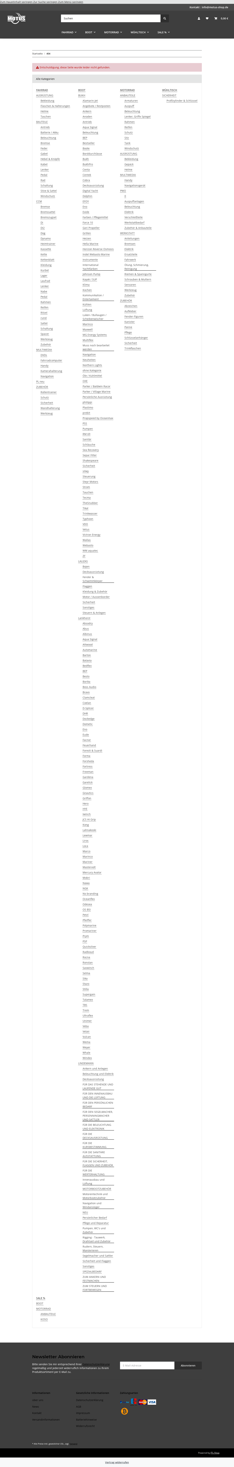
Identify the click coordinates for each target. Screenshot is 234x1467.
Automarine (90, 650)
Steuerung (89, 476)
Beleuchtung (48, 137)
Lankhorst (84, 618)
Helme (44, 111)
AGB (78, 1406)
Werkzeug (47, 339)
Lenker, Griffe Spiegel (137, 116)
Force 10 (88, 222)
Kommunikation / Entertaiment (93, 297)
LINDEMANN (86, 1063)
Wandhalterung (50, 408)
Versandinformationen (46, 1419)
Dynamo (46, 238)
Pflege (128, 332)
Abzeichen (130, 306)
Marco (86, 851)
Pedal (44, 175)
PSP (85, 941)
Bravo (86, 692)
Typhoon (88, 518)
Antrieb (45, 127)
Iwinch (87, 814)
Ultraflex (88, 1015)
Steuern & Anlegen (94, 612)
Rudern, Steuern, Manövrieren (93, 1248)
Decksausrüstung (93, 185)
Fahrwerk (130, 259)
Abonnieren (188, 1365)
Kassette (46, 249)
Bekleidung (47, 100)
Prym (86, 936)
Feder (44, 148)
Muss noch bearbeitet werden (96, 347)
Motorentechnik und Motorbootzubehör (95, 1196)
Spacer (45, 334)
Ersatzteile (130, 254)
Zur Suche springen (45, 2)
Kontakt (36, 1413)
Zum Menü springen (70, 2)
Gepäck (128, 164)
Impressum (83, 1413)
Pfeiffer (87, 920)
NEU (85, 1212)
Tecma (87, 497)
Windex (87, 1058)
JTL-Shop (215, 1452)
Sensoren (130, 284)
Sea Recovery (91, 450)
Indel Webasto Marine (96, 254)
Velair (86, 1031)
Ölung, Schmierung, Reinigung (136, 266)
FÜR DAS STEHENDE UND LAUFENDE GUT (98, 1086)
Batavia (87, 660)
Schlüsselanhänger (136, 337)
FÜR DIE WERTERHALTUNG (94, 1172)
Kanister (129, 321)
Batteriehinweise (86, 1419)
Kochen (87, 290)
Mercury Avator (92, 872)
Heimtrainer (48, 243)
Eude (86, 734)
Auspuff (129, 106)
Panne (128, 327)
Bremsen (129, 243)
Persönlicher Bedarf (95, 1217)
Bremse (45, 143)
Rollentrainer (49, 392)
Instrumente (90, 259)
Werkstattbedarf (134, 222)
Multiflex (88, 340)
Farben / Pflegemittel (95, 217)
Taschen (46, 116)
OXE (85, 381)
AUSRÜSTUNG (44, 95)
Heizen (87, 238)
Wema (86, 1042)
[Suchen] (165, 18)
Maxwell (88, 329)
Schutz (45, 397)
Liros (85, 840)
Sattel (44, 323)
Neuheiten (89, 359)
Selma (86, 973)
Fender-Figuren (133, 316)
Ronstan (88, 962)
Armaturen (131, 100)
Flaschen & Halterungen (55, 106)
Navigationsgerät (134, 185)
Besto (86, 676)
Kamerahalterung (51, 371)
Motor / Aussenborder (96, 597)
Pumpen (88, 428)
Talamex (88, 999)
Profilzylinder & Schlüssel (182, 100)
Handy (44, 365)
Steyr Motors (90, 481)
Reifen (44, 307)
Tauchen (88, 492)
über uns (37, 1400)
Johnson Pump (91, 274)
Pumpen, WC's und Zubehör (94, 1230)
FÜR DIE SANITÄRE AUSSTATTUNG (94, 1154)
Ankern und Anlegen (95, 1068)
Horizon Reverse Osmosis (98, 249)
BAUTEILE (42, 122)
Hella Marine (90, 243)
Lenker (45, 169)
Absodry (88, 623)
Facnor (87, 740)
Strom (86, 487)
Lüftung (87, 309)
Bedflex (87, 665)
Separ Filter (90, 455)
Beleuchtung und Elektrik (98, 1074)
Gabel (44, 153)
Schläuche (89, 444)
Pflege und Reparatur (96, 1223)
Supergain (89, 994)
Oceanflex (89, 899)
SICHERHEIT (169, 95)
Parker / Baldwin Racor (96, 386)
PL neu (40, 381)
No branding (90, 893)
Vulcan (87, 1036)
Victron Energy (91, 534)
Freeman (88, 771)
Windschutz (48, 196)
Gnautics (88, 793)
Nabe (44, 291)
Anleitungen (131, 238)
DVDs (44, 355)
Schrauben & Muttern (137, 279)
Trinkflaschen (132, 348)
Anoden (87, 116)
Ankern (87, 111)
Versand (73, 1443)
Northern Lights (92, 365)
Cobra (86, 180)
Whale (86, 1052)
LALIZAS (83, 561)
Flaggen (87, 586)
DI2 (43, 228)
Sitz (126, 137)
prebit (86, 412)
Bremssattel (48, 212)
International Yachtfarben (91, 266)
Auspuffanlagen (134, 201)
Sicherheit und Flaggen (97, 1261)
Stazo (86, 983)
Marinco (88, 324)
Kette (44, 254)
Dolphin (87, 196)
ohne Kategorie (92, 370)
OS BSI (87, 909)
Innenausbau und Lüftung (94, 1181)
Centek (87, 175)
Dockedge (89, 718)
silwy (86, 471)
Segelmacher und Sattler (98, 1255)
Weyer (86, 1047)
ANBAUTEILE (127, 95)
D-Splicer (88, 708)
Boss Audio (89, 687)
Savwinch (88, 968)
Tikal (85, 508)
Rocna (86, 957)
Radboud (88, 952)
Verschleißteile (133, 217)
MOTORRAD (43, 1308)
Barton (87, 655)
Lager (44, 275)
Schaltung (47, 185)
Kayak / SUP (90, 279)
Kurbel (45, 270)
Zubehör (46, 344)
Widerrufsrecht (85, 1426)
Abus (86, 628)
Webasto (88, 545)
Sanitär (87, 439)
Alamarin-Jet (90, 100)
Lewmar (87, 835)
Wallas (87, 540)
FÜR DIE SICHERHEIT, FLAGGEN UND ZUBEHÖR (98, 1163)
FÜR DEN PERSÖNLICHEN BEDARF (98, 1104)
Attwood (88, 644)
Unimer (87, 1021)
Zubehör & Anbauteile (138, 228)
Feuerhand (89, 745)
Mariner (88, 862)
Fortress (88, 766)
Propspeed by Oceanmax (98, 418)
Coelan (87, 703)
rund (44, 318)
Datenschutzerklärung (96, 1364)
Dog (43, 233)
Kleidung (46, 265)
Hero (85, 803)
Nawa (86, 883)
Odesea (87, 904)
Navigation (47, 376)
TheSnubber (90, 503)
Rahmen (46, 302)
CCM (39, 201)
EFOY (86, 201)
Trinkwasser (90, 513)
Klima (86, 284)
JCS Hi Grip (89, 819)
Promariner (90, 930)
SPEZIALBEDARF (92, 1271)
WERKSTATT (127, 233)
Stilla (86, 989)
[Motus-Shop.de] (16, 18)
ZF (84, 556)
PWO (123, 190)
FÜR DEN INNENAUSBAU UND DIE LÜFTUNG (97, 1095)
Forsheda (88, 761)
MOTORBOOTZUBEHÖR (97, 1188)
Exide (86, 212)
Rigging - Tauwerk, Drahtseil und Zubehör (97, 1239)
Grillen (87, 233)
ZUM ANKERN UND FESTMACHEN (94, 1278)
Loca (85, 846)
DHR (85, 713)
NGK (85, 888)
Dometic (88, 724)
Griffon (87, 798)
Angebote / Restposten (96, 106)
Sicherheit (47, 402)
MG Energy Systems (95, 334)
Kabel (44, 164)
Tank (127, 143)
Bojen (86, 566)
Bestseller (89, 143)
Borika (86, 681)
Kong (86, 824)
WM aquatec (90, 550)
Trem (86, 1010)
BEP (85, 137)
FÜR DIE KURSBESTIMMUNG (94, 1145)
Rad (43, 180)
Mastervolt (89, 867)
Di (42, 222)
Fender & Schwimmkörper (93, 579)
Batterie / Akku (49, 132)
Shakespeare (90, 460)
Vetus (86, 529)
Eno (85, 206)
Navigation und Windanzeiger (92, 1205)
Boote (86, 148)
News (35, 1406)
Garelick (88, 782)
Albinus (87, 634)
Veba (86, 1026)
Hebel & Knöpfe (50, 159)
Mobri (86, 877)
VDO (85, 524)
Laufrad (45, 281)
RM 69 (86, 434)
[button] (199, 18)
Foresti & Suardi (92, 750)
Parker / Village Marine (96, 391)
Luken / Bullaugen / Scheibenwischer (94, 317)
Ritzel (44, 312)
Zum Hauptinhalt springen (16, 2)
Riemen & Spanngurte (138, 274)
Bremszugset (48, 217)
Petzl (85, 915)
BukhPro (88, 164)
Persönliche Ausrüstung (97, 397)
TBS (85, 1005)
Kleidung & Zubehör (95, 591)
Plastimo (88, 407)
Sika (85, 978)
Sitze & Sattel (49, 190)
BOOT (39, 1303)
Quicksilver (89, 946)
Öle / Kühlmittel (92, 375)
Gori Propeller (91, 228)
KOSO (44, 1319)
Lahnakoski (89, 830)
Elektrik (128, 212)
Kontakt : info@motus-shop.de (209, 7)
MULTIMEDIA (44, 349)
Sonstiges (88, 607)
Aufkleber (130, 311)
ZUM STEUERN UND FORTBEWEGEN (95, 1288)
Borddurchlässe (92, 153)
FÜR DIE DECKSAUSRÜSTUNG (95, 1135)
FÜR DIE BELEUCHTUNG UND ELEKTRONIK (97, 1126)
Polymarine (89, 925)
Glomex (87, 787)
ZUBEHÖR (42, 387)
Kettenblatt (47, 259)
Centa (86, 169)
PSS (85, 423)
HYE (85, 809)
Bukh (86, 159)
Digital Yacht (90, 190)
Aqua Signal (90, 127)
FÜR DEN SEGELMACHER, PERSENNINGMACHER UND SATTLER (98, 1115)
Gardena (88, 777)
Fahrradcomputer (51, 360)
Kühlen (87, 304)
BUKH (81, 95)
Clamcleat (89, 697)
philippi (87, 402)
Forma (86, 756)
